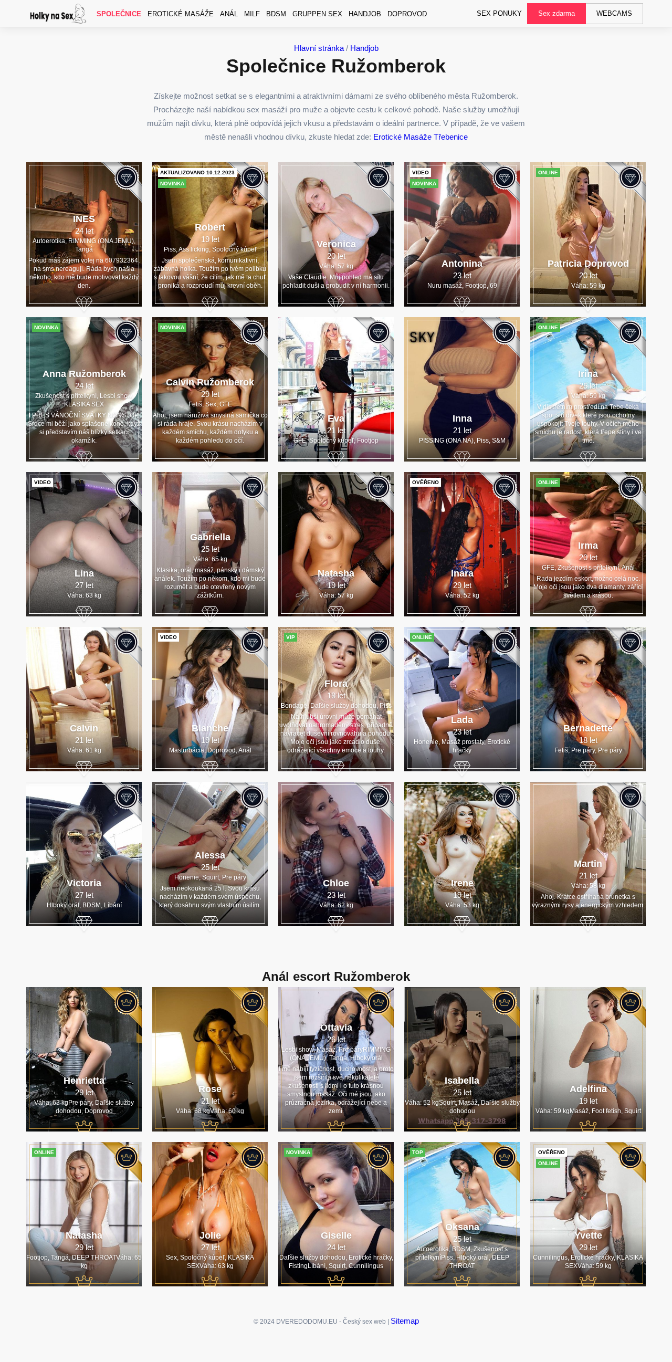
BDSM (276, 14)
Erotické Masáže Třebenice (420, 136)
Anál (229, 14)
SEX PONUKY (499, 13)
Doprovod (407, 14)
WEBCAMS (614, 13)
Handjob (365, 14)
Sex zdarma (556, 13)
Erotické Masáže (181, 14)
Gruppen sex (317, 14)
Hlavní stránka (319, 48)
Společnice (119, 14)
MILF (252, 14)
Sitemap (405, 1320)
